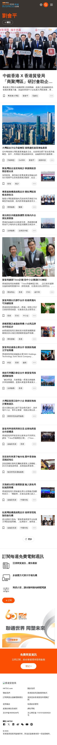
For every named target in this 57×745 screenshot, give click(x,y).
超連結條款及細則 (10, 708)
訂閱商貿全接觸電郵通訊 (13, 697)
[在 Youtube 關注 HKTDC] (27, 724)
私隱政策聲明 (33, 704)
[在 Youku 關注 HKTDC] (31, 724)
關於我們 (31, 688)
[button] (51, 4)
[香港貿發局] (28, 684)
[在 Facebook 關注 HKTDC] (4, 724)
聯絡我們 (6, 693)
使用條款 (6, 704)
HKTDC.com (8, 688)
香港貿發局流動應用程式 (37, 693)
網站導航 (31, 708)
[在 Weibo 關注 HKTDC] (18, 724)
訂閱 (10, 600)
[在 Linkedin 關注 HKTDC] (13, 724)
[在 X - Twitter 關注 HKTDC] (8, 724)
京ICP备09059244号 (11, 713)
